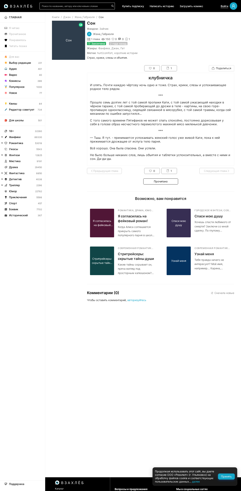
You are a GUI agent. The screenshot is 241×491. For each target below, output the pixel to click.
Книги (55, 17)
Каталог (59, 488)
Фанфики (104, 48)
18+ (11, 131)
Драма (13, 167)
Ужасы (13, 149)
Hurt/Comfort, (105, 53)
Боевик (13, 209)
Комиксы (15, 80)
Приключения (18, 197)
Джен (67, 17)
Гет (122, 48)
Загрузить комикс (191, 6)
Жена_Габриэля (85, 17)
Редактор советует (21, 109)
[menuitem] (22, 17)
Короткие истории (125, 53)
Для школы (16, 120)
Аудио (13, 68)
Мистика (15, 161)
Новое (13, 92)
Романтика (16, 143)
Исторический (18, 215)
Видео (13, 74)
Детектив (15, 179)
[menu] (22, 115)
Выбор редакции (20, 62)
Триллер (14, 185)
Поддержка (16, 484)
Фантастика (16, 173)
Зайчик (104, 28)
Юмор (13, 191)
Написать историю (162, 6)
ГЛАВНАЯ (15, 17)
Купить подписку (133, 6)
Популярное (16, 86)
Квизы (13, 103)
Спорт (13, 203)
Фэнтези (14, 155)
